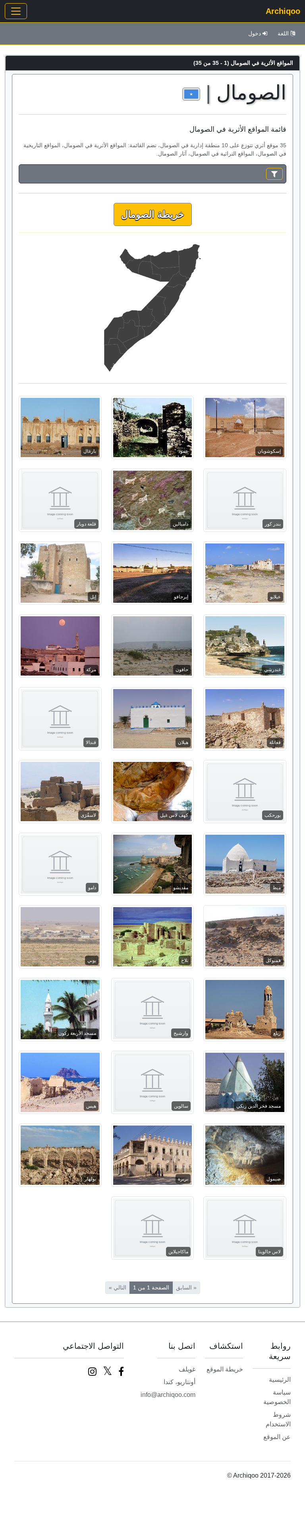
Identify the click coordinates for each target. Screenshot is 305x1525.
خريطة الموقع (225, 1369)
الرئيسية (280, 1379)
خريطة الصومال (152, 214)
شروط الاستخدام (278, 1419)
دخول (254, 33)
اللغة (283, 33)
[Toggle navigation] (16, 11)
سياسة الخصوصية (277, 1397)
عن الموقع (277, 1436)
